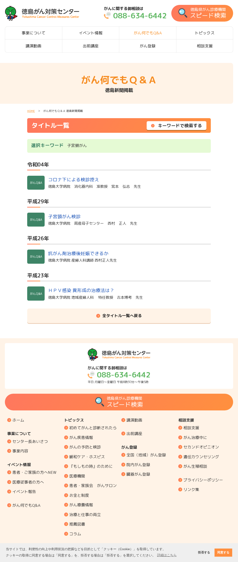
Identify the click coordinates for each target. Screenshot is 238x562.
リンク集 (191, 489)
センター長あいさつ (30, 441)
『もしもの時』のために (91, 466)
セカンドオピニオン (201, 447)
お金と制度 (79, 495)
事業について (33, 33)
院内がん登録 (138, 464)
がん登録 (147, 46)
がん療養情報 (81, 504)
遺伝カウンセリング (201, 456)
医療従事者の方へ (28, 482)
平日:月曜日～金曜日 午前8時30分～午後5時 (119, 375)
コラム (75, 533)
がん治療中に (195, 437)
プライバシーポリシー (203, 480)
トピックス (205, 33)
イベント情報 (90, 33)
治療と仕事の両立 (85, 514)
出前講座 (91, 46)
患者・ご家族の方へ (34, 472)
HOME (31, 111)
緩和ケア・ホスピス (87, 456)
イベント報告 (24, 491)
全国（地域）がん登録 (146, 455)
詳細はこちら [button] (167, 555)
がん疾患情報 (81, 437)
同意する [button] (223, 552)
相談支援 (205, 46)
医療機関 (77, 476)
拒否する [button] (204, 552)
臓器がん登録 (138, 474)
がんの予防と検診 (85, 447)
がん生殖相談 (195, 466)
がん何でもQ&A (148, 33)
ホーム (18, 420)
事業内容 (20, 451)
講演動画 (33, 46)
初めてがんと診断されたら (93, 427)
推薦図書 (77, 524)
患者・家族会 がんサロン (93, 485)
